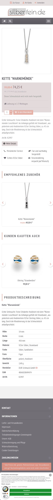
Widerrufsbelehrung (10, 446)
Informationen (9, 416)
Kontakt (6, 408)
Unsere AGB (6, 438)
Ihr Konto (28, 3)
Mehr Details (10, 143)
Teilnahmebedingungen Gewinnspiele (17, 435)
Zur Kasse (16, 3)
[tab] (26, 409)
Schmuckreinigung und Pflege (13, 442)
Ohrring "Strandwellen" (26, 280)
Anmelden (40, 3)
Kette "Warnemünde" (26, 219)
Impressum (6, 427)
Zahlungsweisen (10, 458)
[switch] (5, 496)
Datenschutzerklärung (10, 431)
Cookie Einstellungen (10, 450)
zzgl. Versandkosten (20, 91)
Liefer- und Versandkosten (12, 423)
